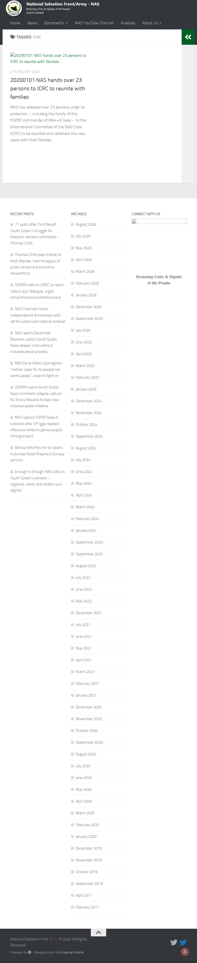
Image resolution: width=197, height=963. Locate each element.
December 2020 (89, 707)
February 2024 (87, 518)
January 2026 (86, 295)
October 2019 (86, 872)
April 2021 (84, 660)
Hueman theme (72, 952)
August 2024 (86, 448)
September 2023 (89, 542)
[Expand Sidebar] (188, 37)
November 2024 (89, 412)
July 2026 (83, 236)
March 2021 (85, 671)
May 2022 (84, 601)
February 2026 (87, 283)
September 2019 (89, 883)
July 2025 (83, 330)
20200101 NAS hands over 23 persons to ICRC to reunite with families (47, 88)
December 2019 (89, 848)
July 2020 (83, 766)
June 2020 (84, 777)
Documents (54, 22)
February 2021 (87, 683)
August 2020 (86, 754)
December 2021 (89, 613)
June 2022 (84, 589)
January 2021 (86, 695)
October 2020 (86, 730)
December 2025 (89, 307)
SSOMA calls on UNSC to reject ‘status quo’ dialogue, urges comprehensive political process (36, 291)
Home (15, 22)
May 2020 (84, 789)
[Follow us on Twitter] (174, 942)
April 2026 (84, 259)
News (32, 22)
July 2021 (83, 624)
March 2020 (85, 813)
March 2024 (85, 507)
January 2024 (86, 530)
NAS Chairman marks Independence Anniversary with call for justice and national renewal (37, 315)
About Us (150, 22)
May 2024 (84, 483)
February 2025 (87, 377)
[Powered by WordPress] (29, 952)
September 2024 (89, 436)
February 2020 (87, 825)
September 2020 (89, 742)
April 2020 (84, 801)
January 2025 (86, 389)
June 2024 (84, 471)
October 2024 (86, 424)
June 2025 (84, 342)
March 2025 (85, 365)
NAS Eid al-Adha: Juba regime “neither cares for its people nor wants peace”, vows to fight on (36, 369)
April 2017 (84, 895)
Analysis (128, 22)
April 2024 (84, 495)
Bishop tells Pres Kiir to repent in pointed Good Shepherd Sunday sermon (37, 453)
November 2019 (89, 860)
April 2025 (84, 354)
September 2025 (89, 318)
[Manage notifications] (185, 952)
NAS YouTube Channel (94, 22)
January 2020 (86, 836)
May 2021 (84, 648)
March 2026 (85, 271)
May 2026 (84, 248)
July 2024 (83, 460)
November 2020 (89, 719)
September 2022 (89, 554)
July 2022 (83, 577)
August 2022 (86, 566)
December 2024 (89, 401)
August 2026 (86, 224)
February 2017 (87, 907)
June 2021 (84, 636)
